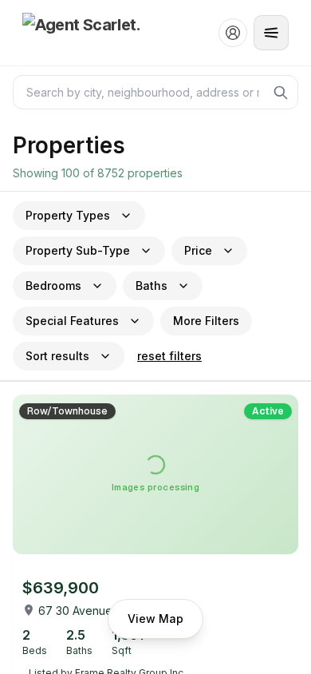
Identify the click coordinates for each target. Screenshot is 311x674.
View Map (155, 618)
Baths (151, 285)
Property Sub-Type (78, 250)
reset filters (169, 356)
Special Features (72, 320)
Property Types (68, 215)
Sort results (57, 356)
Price (198, 250)
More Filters (206, 320)
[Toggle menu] (271, 32)
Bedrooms (53, 285)
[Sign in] (232, 32)
